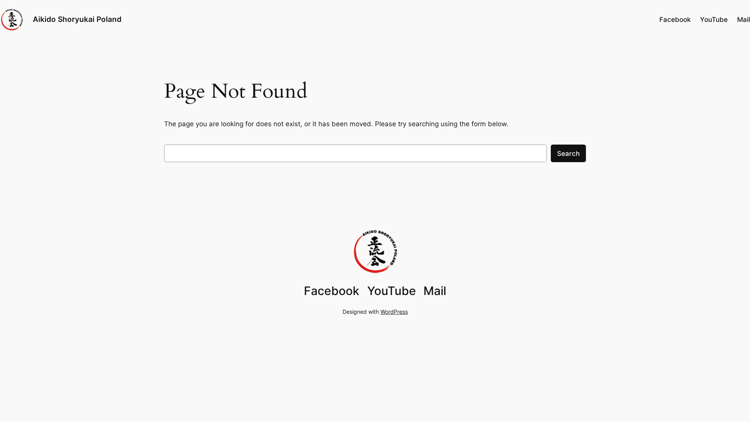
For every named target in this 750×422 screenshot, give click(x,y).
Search (568, 153)
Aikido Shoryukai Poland (77, 19)
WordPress (394, 311)
